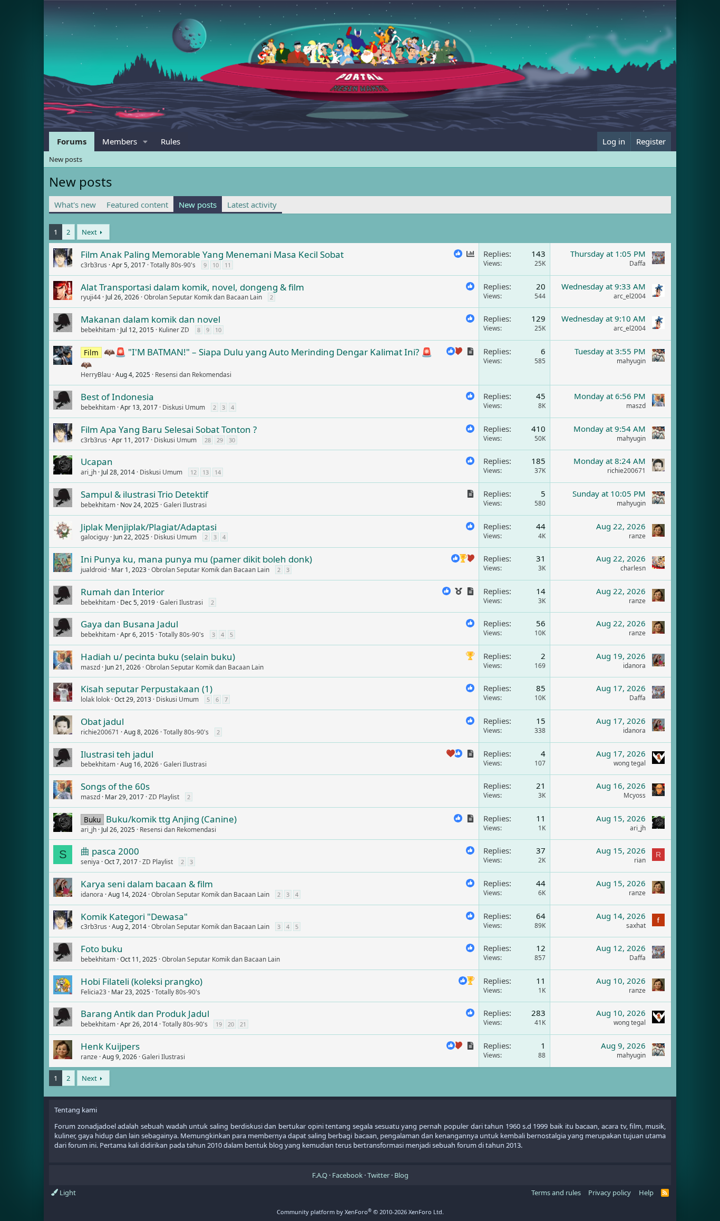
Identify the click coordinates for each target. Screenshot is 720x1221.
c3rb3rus (94, 264)
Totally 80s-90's (173, 264)
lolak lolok (95, 699)
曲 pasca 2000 (110, 851)
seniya (90, 861)
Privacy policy (609, 1192)
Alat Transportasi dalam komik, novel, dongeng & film (192, 287)
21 (243, 1024)
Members (119, 141)
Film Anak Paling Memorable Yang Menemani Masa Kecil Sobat (212, 254)
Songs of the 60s (115, 786)
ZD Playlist (164, 796)
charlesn (633, 568)
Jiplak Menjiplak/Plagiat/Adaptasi (149, 527)
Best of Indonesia (117, 397)
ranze (637, 535)
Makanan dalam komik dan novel (150, 319)
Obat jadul (102, 721)
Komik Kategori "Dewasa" (134, 916)
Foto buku (102, 949)
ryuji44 (91, 297)
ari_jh (88, 472)
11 (228, 265)
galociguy (95, 536)
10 (215, 265)
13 (205, 472)
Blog (401, 1175)
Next (89, 232)
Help (646, 1192)
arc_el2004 (630, 296)
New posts (65, 159)
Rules (170, 141)
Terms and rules (556, 1192)
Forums (71, 141)
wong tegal (630, 763)
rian (640, 860)
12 (193, 472)
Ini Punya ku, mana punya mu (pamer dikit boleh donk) (196, 559)
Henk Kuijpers (110, 1046)
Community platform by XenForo (360, 1212)
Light (67, 1192)
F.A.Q (319, 1175)
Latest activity (252, 204)
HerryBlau (96, 374)
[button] (145, 141)
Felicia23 (93, 991)
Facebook (347, 1175)
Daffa (637, 263)
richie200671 (626, 470)
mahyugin (631, 360)
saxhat (636, 925)
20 (231, 1024)
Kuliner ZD (174, 329)
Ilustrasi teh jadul (117, 754)
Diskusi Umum (183, 407)
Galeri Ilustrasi (185, 504)
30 (232, 440)
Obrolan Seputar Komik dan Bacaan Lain (203, 297)
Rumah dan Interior (122, 592)
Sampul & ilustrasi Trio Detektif (144, 494)
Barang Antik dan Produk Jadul (145, 1013)
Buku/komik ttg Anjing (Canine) (171, 819)
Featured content (137, 204)
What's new (75, 204)
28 (208, 440)
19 (219, 1024)
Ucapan (97, 462)
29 (220, 440)
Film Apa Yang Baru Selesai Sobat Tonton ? (169, 429)
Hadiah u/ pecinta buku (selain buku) (158, 657)
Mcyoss (635, 795)
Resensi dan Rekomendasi (193, 374)
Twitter (378, 1175)
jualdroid (93, 569)
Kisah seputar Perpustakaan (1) (146, 689)
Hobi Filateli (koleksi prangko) (141, 981)
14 (218, 472)
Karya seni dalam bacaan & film (147, 884)
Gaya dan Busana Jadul (129, 624)
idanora (634, 665)
